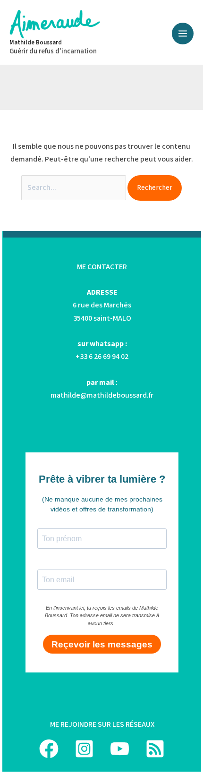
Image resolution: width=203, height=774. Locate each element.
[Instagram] (84, 748)
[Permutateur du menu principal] (183, 33)
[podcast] (155, 748)
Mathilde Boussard (35, 42)
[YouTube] (119, 748)
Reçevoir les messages (101, 644)
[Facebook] (49, 748)
